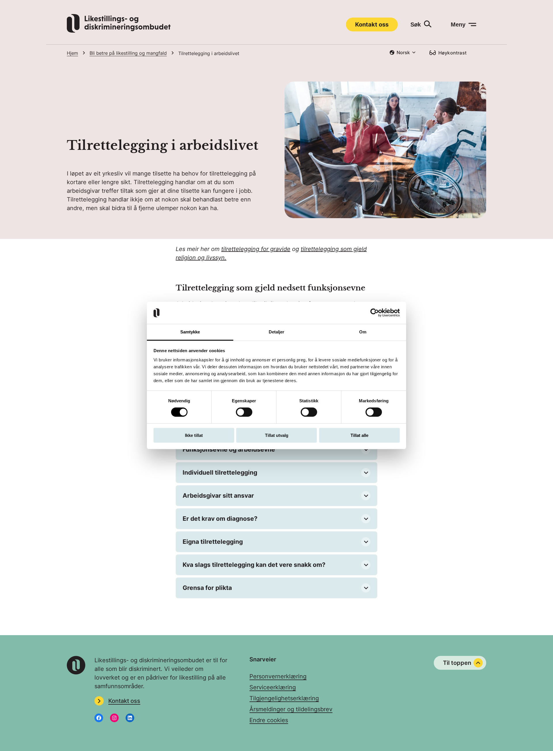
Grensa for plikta (207, 587)
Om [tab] (362, 331)
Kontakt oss (372, 24)
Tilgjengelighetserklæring (284, 698)
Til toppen (457, 662)
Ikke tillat (194, 435)
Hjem (72, 53)
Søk (415, 24)
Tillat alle (359, 435)
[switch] (244, 412)
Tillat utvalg (276, 435)
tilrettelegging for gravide (255, 249)
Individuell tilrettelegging (220, 472)
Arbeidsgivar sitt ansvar (218, 495)
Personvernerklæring (277, 676)
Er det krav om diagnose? (220, 518)
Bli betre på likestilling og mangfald (128, 53)
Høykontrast (452, 53)
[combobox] (402, 52)
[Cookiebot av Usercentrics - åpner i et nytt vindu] (374, 312)
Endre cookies (268, 720)
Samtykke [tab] (190, 331)
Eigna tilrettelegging (213, 541)
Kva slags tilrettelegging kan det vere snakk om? (254, 564)
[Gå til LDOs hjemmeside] (119, 30)
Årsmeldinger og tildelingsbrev (290, 709)
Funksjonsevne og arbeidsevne (229, 449)
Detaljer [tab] (277, 331)
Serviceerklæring (272, 687)
